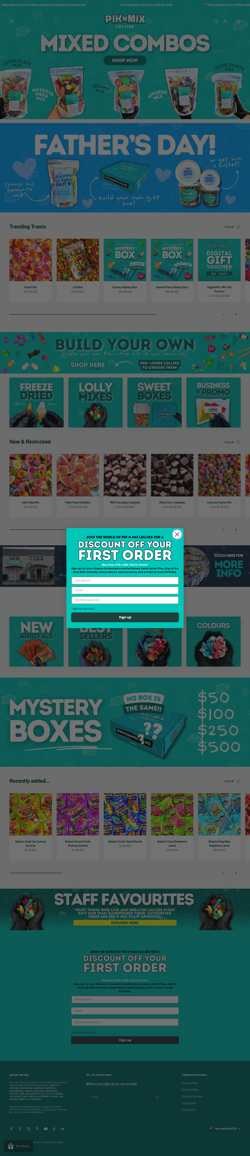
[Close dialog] (177, 534)
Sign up (125, 617)
